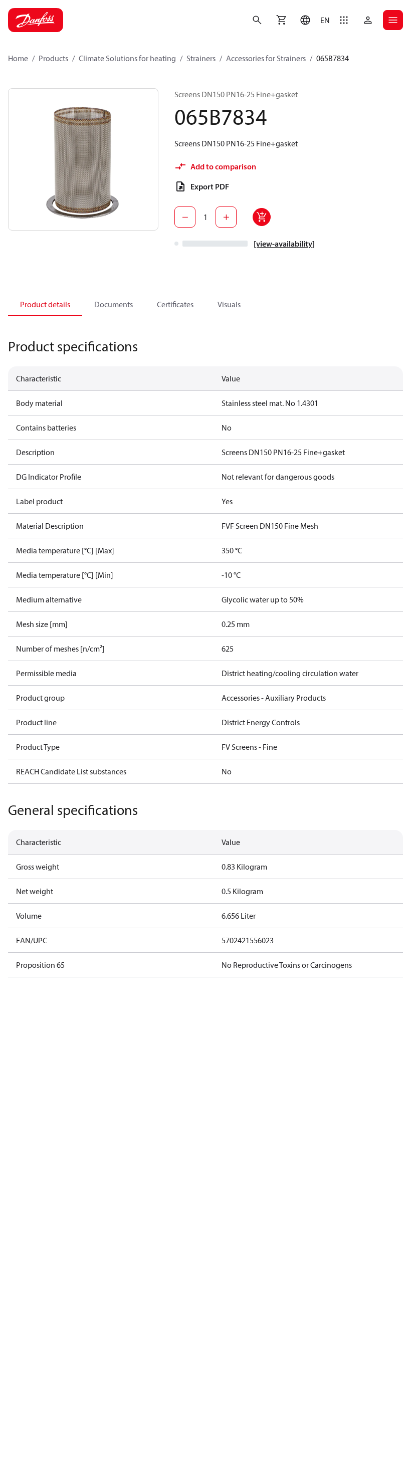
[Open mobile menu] (393, 20)
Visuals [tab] (229, 304)
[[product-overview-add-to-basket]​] (262, 217)
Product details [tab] (45, 304)
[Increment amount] (226, 217)
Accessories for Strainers (266, 58)
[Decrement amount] (184, 217)
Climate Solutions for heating (127, 58)
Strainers (201, 58)
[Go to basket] (281, 20)
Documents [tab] (113, 304)
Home (18, 58)
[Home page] (35, 20)
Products (53, 58)
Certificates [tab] (175, 304)
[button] (312, 20)
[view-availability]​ (284, 244)
